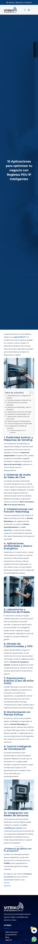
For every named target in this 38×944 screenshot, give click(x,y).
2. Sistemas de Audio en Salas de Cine (18, 400)
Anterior (7, 883)
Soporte (8, 940)
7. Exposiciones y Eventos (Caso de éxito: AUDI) (17, 418)
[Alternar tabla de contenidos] (30, 392)
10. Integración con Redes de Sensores (16, 427)
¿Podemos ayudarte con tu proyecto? (18, 431)
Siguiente (7, 886)
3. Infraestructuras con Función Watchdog (16, 404)
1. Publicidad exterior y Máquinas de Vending (18, 397)
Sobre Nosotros (11, 932)
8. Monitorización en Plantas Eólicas (18, 421)
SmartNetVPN (11, 935)
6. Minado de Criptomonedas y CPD (18, 414)
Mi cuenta (10, 2)
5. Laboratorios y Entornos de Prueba (18, 412)
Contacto (28, 2)
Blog (7, 937)
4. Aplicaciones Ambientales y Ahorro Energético (18, 408)
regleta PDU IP (19, 337)
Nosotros (19, 2)
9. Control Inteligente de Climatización (19, 423)
